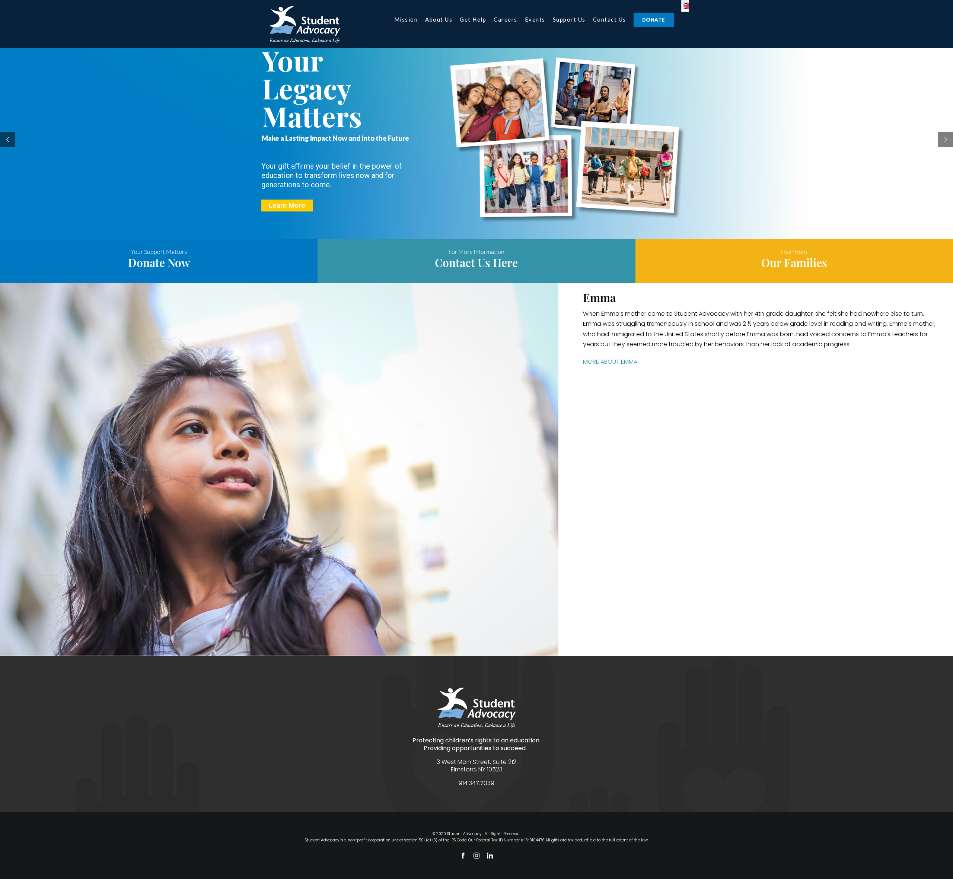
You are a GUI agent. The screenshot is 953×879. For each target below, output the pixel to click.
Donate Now (159, 262)
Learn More (287, 205)
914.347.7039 (476, 783)
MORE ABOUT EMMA (610, 361)
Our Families (794, 262)
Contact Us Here (476, 262)
